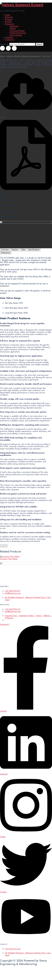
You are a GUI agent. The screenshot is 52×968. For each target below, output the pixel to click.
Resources (9, 24)
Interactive (14, 26)
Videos (13, 28)
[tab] (5, 249)
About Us (9, 17)
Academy (9, 37)
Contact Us (9, 40)
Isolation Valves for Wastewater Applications (23, 56)
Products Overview (18, 33)
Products (8, 19)
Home (7, 15)
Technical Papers (17, 31)
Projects (8, 22)
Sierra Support (16, 35)
